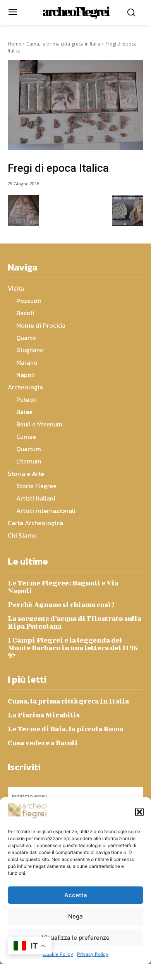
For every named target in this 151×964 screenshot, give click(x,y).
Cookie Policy (58, 954)
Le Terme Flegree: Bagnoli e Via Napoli (63, 587)
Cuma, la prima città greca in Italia (63, 44)
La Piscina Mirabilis (44, 715)
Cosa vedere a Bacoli (43, 743)
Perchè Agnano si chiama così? (61, 604)
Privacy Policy (92, 954)
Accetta (75, 895)
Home (14, 44)
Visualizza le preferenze (76, 937)
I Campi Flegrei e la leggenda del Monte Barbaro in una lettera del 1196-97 (74, 648)
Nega (75, 916)
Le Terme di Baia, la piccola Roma (66, 729)
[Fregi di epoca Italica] (75, 105)
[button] (139, 812)
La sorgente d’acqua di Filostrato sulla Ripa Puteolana (74, 622)
